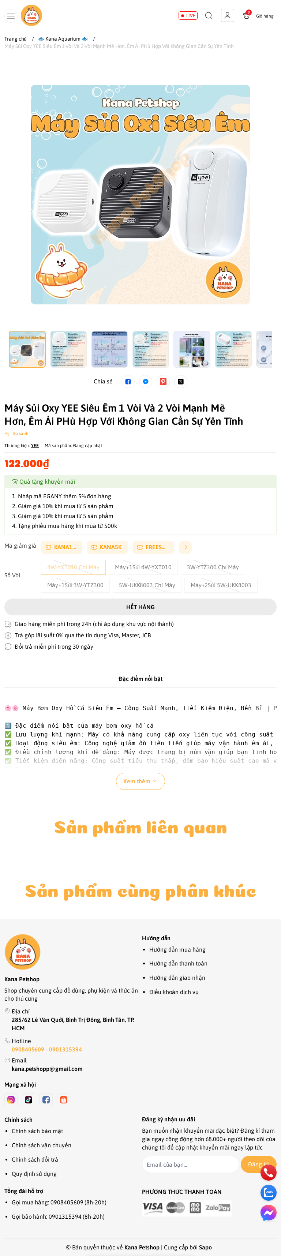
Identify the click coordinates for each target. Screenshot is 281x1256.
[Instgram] (11, 1099)
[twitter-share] (180, 381)
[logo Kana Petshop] (71, 952)
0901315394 (65, 1049)
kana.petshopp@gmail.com (47, 1068)
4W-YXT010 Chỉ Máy (73, 567)
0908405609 (29, 1049)
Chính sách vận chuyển (41, 1145)
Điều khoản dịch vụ (174, 992)
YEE (35, 445)
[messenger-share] (145, 381)
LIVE (190, 15)
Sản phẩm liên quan (140, 824)
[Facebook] (46, 1099)
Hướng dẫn (156, 938)
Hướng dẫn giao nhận (177, 977)
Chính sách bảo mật (37, 1131)
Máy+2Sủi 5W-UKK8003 (221, 585)
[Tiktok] (28, 1099)
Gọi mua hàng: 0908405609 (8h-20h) (59, 1202)
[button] (20, 187)
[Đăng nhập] (227, 15)
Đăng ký (258, 1164)
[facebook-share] (128, 381)
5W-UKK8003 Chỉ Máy (147, 585)
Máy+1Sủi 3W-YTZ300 (75, 585)
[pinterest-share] (163, 381)
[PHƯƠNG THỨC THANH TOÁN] (209, 1208)
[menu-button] (11, 16)
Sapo (205, 1247)
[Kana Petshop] (31, 15)
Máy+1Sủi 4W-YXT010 (143, 567)
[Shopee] (63, 1099)
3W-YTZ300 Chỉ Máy (213, 567)
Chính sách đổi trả (35, 1159)
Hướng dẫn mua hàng (177, 949)
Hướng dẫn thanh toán (178, 963)
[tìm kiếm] (208, 15)
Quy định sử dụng (34, 1173)
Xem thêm (136, 781)
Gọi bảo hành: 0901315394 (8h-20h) (58, 1216)
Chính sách (18, 1119)
